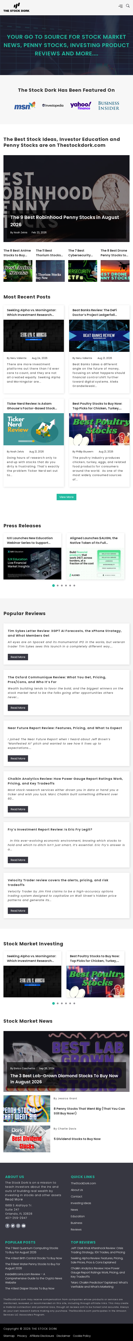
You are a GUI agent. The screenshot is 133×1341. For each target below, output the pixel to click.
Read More (18, 657)
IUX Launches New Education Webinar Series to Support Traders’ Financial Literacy (30, 540)
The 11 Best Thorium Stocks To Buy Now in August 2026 (48, 252)
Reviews (76, 1230)
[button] (53, 585)
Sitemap (9, 1336)
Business (76, 1223)
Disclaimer (63, 1336)
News (74, 1210)
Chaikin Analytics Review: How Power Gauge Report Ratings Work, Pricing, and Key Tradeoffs (65, 781)
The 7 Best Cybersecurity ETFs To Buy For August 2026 (80, 252)
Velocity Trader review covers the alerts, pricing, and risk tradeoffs (58, 882)
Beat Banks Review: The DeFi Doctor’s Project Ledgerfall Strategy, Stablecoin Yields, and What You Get (98, 312)
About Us (77, 1190)
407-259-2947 (16, 1218)
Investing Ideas (81, 1203)
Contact (76, 1197)
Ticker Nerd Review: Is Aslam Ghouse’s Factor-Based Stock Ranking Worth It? (31, 406)
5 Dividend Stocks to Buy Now (77, 1139)
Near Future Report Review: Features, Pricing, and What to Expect (65, 728)
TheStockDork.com (83, 1183)
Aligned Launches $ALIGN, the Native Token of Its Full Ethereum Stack (94, 540)
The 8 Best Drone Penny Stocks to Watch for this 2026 (114, 252)
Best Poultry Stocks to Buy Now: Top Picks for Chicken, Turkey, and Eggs (97, 406)
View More (66, 497)
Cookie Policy (82, 1336)
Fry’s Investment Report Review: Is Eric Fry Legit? (50, 829)
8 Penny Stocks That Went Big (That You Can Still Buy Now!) (89, 1110)
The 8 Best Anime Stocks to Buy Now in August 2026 (17, 252)
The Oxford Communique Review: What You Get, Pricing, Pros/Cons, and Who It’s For (57, 679)
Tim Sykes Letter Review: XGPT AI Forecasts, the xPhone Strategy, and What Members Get (65, 633)
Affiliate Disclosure (42, 1336)
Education (78, 1216)
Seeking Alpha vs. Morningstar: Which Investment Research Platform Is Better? (31, 312)
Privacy (22, 1336)
